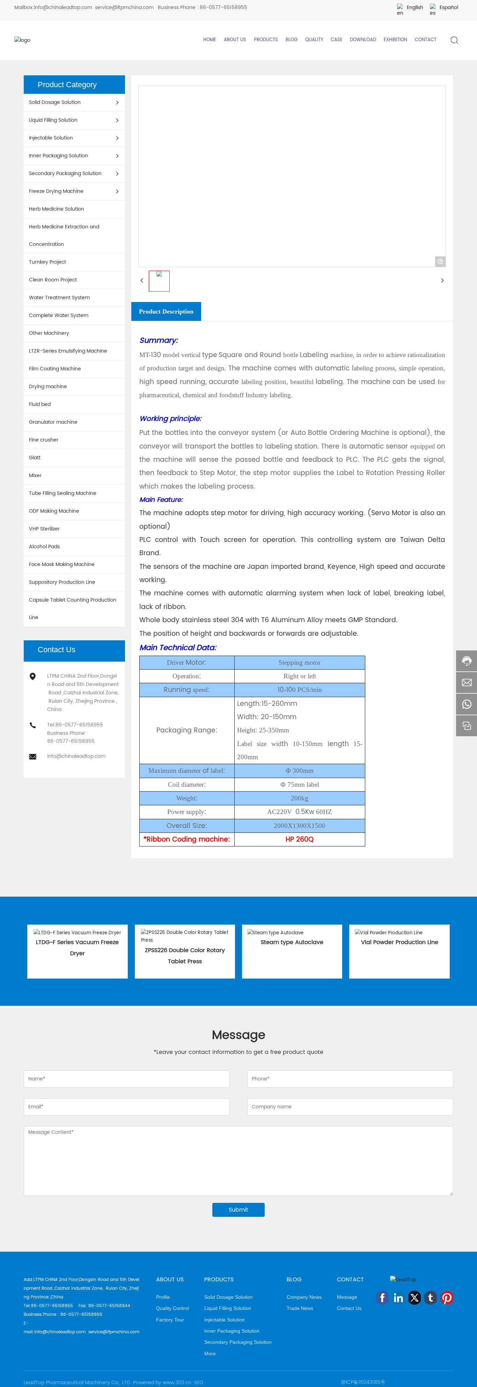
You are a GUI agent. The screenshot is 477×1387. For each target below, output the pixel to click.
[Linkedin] (398, 1298)
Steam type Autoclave (292, 942)
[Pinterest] (446, 1298)
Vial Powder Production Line (399, 942)
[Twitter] (414, 1298)
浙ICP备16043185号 (363, 1382)
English (415, 7)
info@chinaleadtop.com (63, 7)
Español (449, 7)
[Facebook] (382, 1298)
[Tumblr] (430, 1298)
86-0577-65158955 (223, 7)
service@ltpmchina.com (124, 7)
